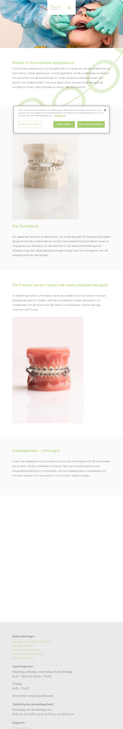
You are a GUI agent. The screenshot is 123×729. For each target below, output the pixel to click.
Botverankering (22, 658)
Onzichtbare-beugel (25, 649)
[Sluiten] (105, 110)
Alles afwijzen (64, 124)
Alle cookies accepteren (91, 124)
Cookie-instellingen (30, 124)
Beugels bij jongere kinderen (31, 641)
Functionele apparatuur (28, 654)
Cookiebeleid (60, 116)
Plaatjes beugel (22, 645)
